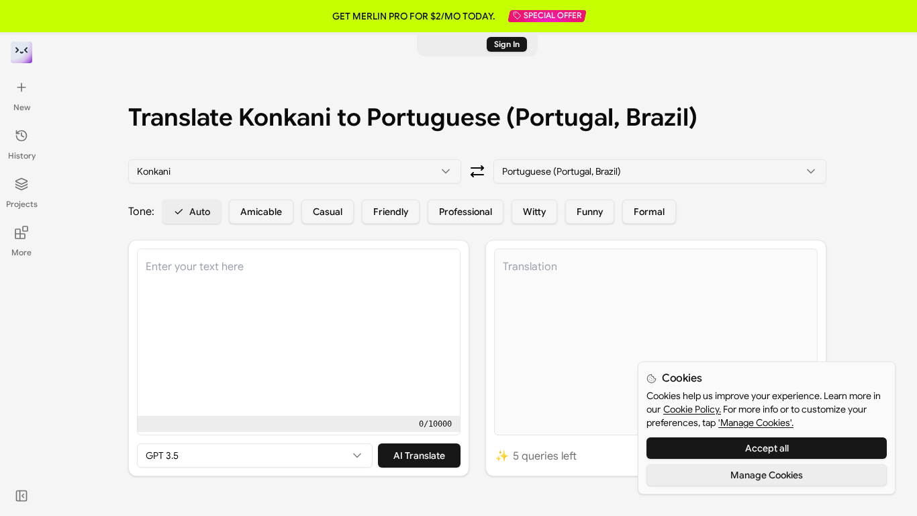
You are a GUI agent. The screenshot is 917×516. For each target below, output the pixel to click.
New (21, 107)
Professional (465, 212)
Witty (534, 212)
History (22, 155)
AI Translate (419, 455)
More (21, 252)
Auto (199, 212)
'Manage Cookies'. (755, 423)
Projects (22, 204)
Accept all (767, 448)
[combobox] (294, 171)
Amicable (261, 212)
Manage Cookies (766, 475)
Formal (649, 212)
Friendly (390, 212)
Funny (590, 212)
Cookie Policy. (692, 409)
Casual (327, 212)
